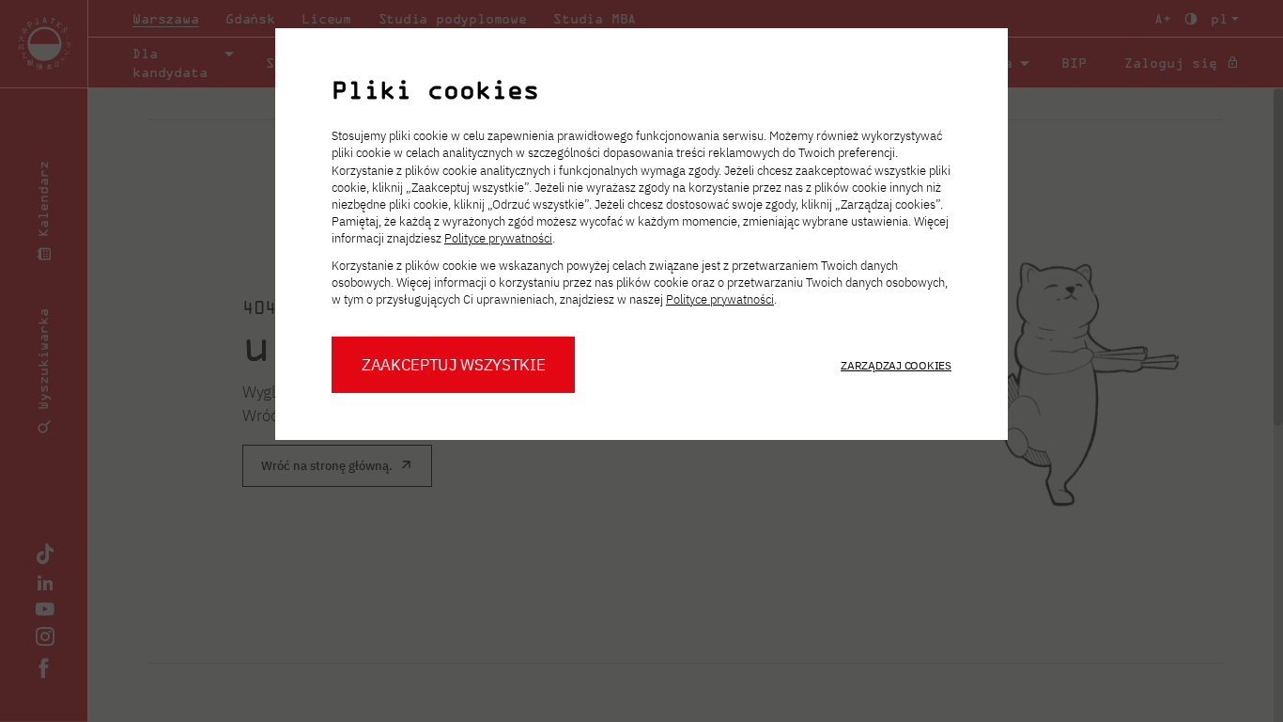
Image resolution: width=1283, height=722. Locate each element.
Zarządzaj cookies (896, 365)
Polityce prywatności (498, 238)
